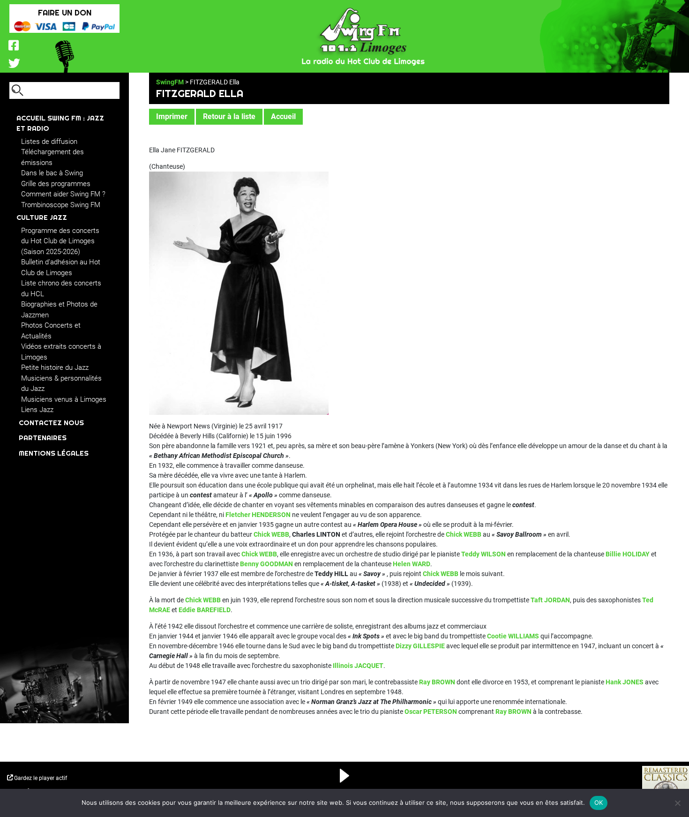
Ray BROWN (437, 682)
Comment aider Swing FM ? (63, 194)
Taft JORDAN (550, 600)
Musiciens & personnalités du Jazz (61, 383)
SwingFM (170, 82)
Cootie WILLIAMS (513, 636)
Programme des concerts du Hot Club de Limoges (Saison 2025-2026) (60, 241)
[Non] (677, 803)
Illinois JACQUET (358, 665)
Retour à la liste (229, 116)
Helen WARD (411, 564)
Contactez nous (51, 422)
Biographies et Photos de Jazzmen (59, 309)
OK (598, 802)
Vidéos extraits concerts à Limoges (61, 351)
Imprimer (171, 116)
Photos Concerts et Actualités (51, 330)
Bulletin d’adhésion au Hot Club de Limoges (60, 267)
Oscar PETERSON (430, 711)
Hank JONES (625, 682)
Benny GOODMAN (266, 564)
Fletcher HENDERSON (258, 514)
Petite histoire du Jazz (55, 367)
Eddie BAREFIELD (205, 610)
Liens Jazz (37, 409)
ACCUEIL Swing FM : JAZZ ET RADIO (60, 123)
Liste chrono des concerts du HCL (61, 288)
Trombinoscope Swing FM (60, 205)
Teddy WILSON (483, 554)
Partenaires (43, 437)
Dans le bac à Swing (52, 173)
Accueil (283, 116)
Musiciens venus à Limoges (63, 399)
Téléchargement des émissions (52, 157)
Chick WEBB (271, 534)
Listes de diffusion (49, 141)
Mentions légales (54, 453)
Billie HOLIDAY (628, 554)
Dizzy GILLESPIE (420, 646)
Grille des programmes (55, 184)
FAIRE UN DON (64, 12)
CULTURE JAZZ (41, 217)
